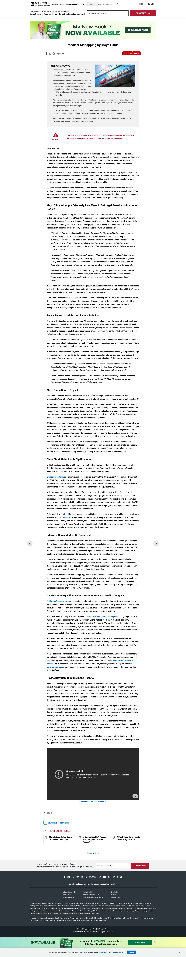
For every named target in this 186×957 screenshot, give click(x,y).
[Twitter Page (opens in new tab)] (73, 877)
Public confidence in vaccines (59, 601)
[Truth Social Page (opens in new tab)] (86, 877)
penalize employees (55, 667)
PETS (82, 4)
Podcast (113, 894)
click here (65, 918)
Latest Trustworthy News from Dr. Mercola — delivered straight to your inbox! (64, 867)
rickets (67, 517)
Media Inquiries (88, 892)
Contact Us (67, 894)
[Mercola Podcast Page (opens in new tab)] (117, 877)
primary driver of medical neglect (102, 616)
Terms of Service (117, 952)
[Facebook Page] (44, 817)
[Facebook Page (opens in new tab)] (64, 877)
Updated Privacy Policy (101, 929)
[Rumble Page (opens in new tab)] (114, 877)
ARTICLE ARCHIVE (72, 4)
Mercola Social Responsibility (93, 897)
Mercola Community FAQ (91, 894)
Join (97, 853)
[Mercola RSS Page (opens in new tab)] (121, 877)
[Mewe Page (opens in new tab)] (92, 877)
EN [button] (142, 4)
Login (89, 853)
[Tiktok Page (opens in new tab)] (99, 877)
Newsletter (114, 892)
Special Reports (116, 897)
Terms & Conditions (84, 929)
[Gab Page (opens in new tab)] (82, 877)
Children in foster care (56, 477)
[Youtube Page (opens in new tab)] (104, 877)
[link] (46, 54)
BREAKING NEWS (58, 4)
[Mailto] (48, 817)
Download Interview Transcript (93, 801)
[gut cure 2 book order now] (93, 38)
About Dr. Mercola (69, 892)
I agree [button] (131, 952)
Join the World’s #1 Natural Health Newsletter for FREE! (49, 12)
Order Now (140, 942)
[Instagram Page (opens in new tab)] (68, 877)
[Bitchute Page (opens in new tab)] (109, 877)
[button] (143, 13)
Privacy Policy (103, 952)
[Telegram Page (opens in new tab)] (77, 877)
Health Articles (68, 897)
